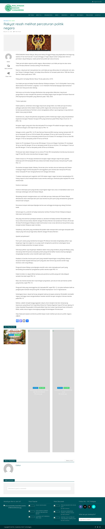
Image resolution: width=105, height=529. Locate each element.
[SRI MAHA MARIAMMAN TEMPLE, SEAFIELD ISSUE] (57, 513)
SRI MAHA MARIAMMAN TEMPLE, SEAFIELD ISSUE (67, 511)
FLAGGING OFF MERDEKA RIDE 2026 (63, 391)
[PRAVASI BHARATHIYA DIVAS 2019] (57, 507)
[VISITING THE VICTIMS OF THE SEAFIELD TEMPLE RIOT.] (57, 519)
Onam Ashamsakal (14, 337)
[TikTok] (93, 506)
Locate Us (97, 15)
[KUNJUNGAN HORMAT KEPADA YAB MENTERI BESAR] (32, 512)
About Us (38, 15)
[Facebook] (80, 506)
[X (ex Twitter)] (89, 506)
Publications (89, 15)
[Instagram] (85, 506)
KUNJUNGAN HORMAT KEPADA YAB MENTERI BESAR (39, 391)
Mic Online (80, 15)
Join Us (72, 15)
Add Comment (8, 68)
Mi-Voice (6, 20)
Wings (56, 15)
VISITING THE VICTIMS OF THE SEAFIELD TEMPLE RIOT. (68, 517)
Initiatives (64, 15)
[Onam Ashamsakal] (32, 507)
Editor (8, 61)
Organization (48, 15)
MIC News (12, 20)
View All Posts (69, 460)
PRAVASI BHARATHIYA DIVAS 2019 (68, 505)
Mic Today (31, 15)
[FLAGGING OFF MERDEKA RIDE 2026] (32, 518)
